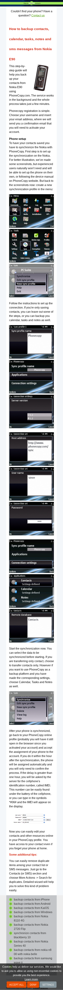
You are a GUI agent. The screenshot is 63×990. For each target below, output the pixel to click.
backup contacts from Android (32, 903)
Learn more (31, 979)
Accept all (16, 984)
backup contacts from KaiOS (31, 907)
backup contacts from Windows (33, 912)
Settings (48, 984)
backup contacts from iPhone (32, 899)
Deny (33, 984)
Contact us (38, 15)
